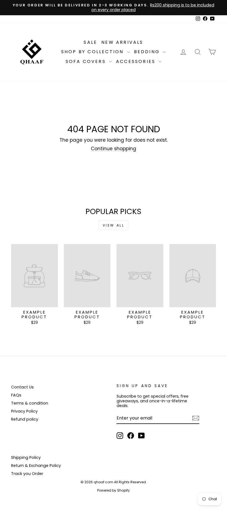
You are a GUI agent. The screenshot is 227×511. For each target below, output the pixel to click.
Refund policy (24, 419)
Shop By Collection (93, 52)
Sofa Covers (87, 61)
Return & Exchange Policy (36, 465)
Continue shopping (113, 149)
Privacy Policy (24, 411)
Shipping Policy (26, 457)
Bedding (148, 52)
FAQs (16, 395)
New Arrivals (122, 42)
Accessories (136, 61)
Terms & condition (29, 403)
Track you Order (27, 473)
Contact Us (22, 387)
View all (114, 225)
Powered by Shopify (113, 490)
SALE (90, 42)
